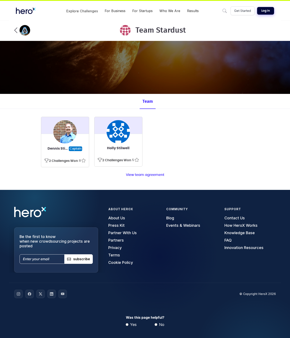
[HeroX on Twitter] (40, 294)
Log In (265, 10)
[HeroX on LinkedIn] (51, 294)
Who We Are (169, 11)
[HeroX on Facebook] (29, 294)
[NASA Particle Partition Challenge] (22, 30)
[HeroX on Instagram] (18, 294)
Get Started (242, 11)
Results (193, 11)
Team (147, 101)
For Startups (142, 11)
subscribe (81, 259)
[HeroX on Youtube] (62, 294)
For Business (115, 11)
